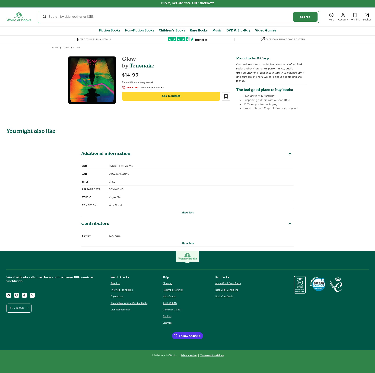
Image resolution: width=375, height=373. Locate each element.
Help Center (169, 296)
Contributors (95, 224)
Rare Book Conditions (226, 290)
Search (305, 16)
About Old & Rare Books (228, 283)
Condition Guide (171, 309)
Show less (187, 212)
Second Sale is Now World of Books (129, 303)
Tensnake (142, 66)
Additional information (105, 154)
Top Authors (117, 296)
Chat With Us (170, 303)
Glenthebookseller (120, 309)
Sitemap (167, 323)
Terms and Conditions (212, 355)
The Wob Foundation (122, 290)
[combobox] (178, 17)
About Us (115, 283)
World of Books (169, 355)
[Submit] (44, 17)
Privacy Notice (189, 355)
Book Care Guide (224, 296)
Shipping (167, 283)
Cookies (167, 316)
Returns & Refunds (173, 290)
